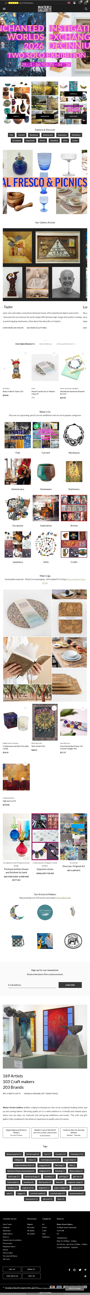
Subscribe (70, 985)
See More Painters (38, 328)
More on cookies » (46, 1292)
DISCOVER (73, 116)
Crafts (75, 140)
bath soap (14, 1177)
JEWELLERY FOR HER (45, 873)
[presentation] (4, 369)
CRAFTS (16, 116)
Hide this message (75, 1288)
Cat (47, 1154)
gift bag (63, 1177)
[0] (85, 2)
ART (4, 1093)
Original (44, 1171)
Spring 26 (73, 94)
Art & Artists (73, 870)
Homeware (62, 135)
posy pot (77, 1188)
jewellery (29, 1182)
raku (9, 1193)
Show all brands (63, 898)
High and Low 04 (9, 801)
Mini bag (59, 1165)
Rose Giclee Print (38, 746)
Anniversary (48, 135)
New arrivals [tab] (45, 344)
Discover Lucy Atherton (14, 328)
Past (11, 135)
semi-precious (77, 1193)
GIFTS (18, 1093)
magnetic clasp (75, 1182)
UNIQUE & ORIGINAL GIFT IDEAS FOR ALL (41, 1093)
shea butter (32, 1199)
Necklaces (34, 135)
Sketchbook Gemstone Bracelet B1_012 (72, 392)
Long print (44, 1165)
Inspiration (30, 140)
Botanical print (14, 1154)
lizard (59, 1182)
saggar (21, 1193)
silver (60, 1199)
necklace (12, 1188)
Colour (32, 1160)
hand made (13, 1182)
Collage (18, 1160)
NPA (72, 1165)
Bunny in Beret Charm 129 (13, 391)
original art (28, 1188)
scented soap (57, 1193)
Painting (60, 1171)
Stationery (76, 135)
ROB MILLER (45, 116)
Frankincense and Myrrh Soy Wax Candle (16, 747)
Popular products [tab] (66, 344)
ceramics (49, 1177)
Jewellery (54, 140)
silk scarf (47, 1199)
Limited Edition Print (24, 1165)
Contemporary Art (50, 1160)
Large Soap (70, 1160)
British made (32, 1154)
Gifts (65, 140)
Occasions (16, 140)
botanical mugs (32, 1177)
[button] (4, 8)
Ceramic (60, 1154)
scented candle (37, 1193)
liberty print (45, 1182)
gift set (77, 1177)
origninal (44, 1188)
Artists (42, 140)
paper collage (61, 1188)
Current (21, 135)
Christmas (77, 1154)
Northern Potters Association (20, 1171)
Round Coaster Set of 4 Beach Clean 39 (43, 392)
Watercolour (76, 1171)
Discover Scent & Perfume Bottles (16, 878)
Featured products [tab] (25, 344)
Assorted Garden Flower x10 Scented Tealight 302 (71, 747)
